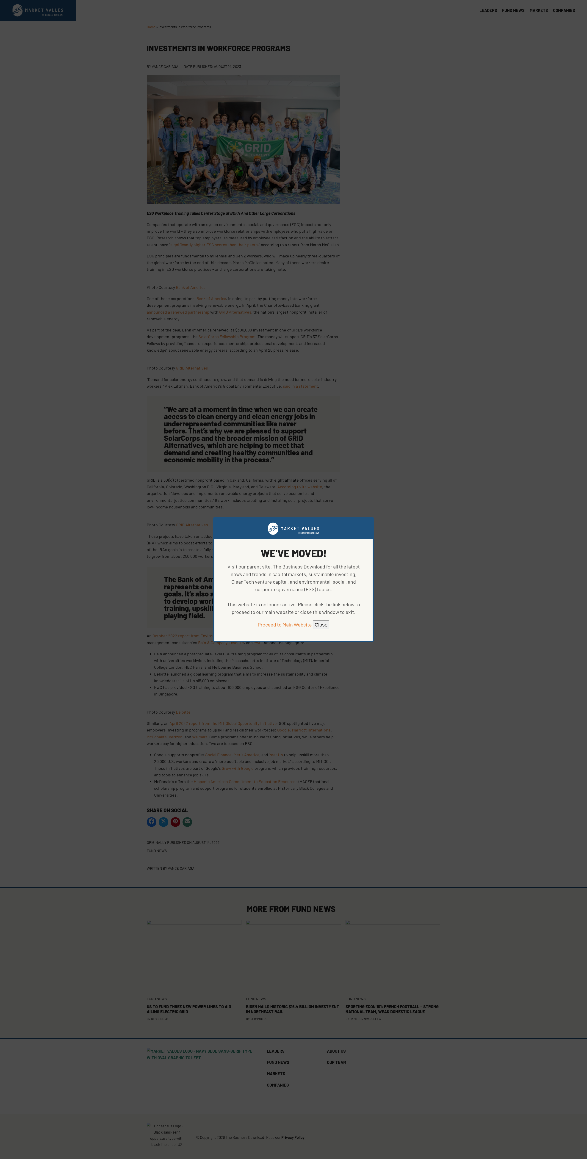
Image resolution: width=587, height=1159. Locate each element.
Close (321, 625)
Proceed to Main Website (285, 624)
